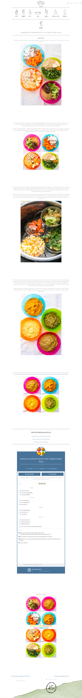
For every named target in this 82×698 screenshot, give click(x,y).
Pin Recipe (53, 474)
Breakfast (41, 28)
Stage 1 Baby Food (41, 123)
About (46, 695)
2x (42, 483)
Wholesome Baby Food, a (55, 374)
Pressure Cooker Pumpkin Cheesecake (61, 676)
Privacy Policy (57, 695)
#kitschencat (52, 571)
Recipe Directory (51, 695)
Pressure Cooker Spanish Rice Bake (41, 439)
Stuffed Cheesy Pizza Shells (41, 442)
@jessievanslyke (36, 571)
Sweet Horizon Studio (69, 697)
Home (43, 695)
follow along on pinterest (20, 680)
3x (44, 483)
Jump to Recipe (41, 37)
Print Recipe (30, 474)
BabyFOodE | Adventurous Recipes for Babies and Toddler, (34, 374)
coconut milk (26, 492)
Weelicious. (65, 374)
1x (39, 483)
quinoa (24, 494)
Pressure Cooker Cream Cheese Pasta (41, 436)
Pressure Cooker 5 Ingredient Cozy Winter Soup (20, 676)
